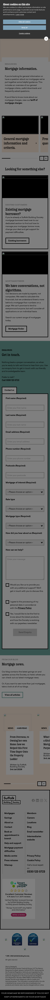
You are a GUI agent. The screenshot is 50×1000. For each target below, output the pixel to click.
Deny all (24, 28)
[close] (46, 39)
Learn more (20, 15)
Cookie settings (24, 33)
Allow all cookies (24, 22)
